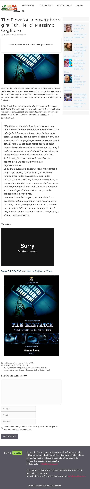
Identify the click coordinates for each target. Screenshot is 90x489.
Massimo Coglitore (34, 271)
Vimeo (49, 271)
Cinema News (28, 6)
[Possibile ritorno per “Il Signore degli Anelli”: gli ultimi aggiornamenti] (68, 47)
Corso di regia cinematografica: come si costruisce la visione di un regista (75, 100)
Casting (79, 6)
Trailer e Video (46, 6)
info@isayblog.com (49, 464)
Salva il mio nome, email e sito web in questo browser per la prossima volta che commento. (31, 428)
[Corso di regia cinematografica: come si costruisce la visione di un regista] (68, 97)
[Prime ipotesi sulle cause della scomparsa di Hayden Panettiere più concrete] (68, 28)
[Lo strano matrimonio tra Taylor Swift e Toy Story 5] (68, 63)
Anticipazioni (8, 363)
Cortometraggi (64, 6)
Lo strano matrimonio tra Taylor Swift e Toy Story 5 (74, 66)
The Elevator (23, 365)
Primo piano (18, 363)
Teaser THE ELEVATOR (11, 271)
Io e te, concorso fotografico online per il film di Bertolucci (26, 368)
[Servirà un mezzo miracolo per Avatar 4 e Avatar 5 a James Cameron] (68, 79)
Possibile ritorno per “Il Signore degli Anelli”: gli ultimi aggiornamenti (75, 50)
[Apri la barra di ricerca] (23, 11)
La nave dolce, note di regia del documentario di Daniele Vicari (27, 370)
